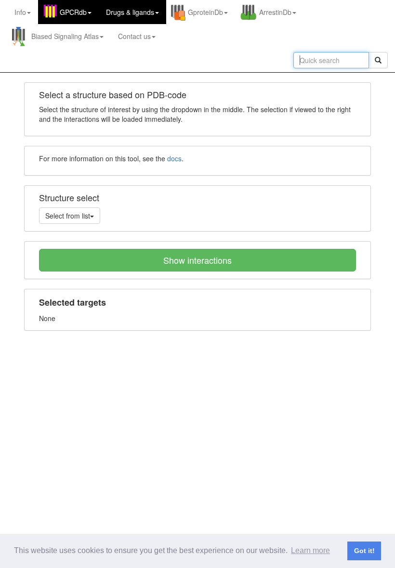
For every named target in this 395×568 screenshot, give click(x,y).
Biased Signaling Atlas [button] (65, 36)
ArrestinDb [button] (275, 12)
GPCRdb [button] (73, 12)
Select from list (67, 215)
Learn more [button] (310, 550)
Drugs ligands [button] (130, 12)
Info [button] (20, 12)
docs (174, 158)
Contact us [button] (134, 36)
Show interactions (197, 260)
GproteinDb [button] (205, 12)
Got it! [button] (364, 551)
